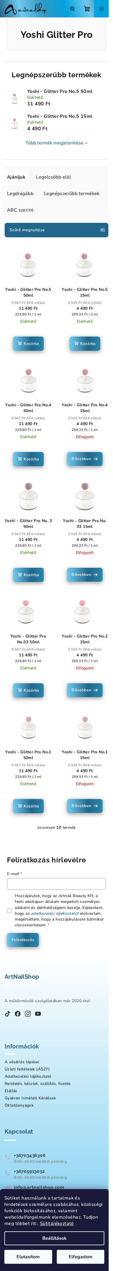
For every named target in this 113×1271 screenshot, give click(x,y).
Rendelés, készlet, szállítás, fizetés (38, 1083)
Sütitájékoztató (57, 1223)
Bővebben (81, 459)
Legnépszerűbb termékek (72, 193)
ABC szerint (20, 210)
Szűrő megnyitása (27, 230)
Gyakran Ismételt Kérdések (30, 1098)
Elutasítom (28, 1257)
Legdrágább (20, 193)
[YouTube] (38, 1014)
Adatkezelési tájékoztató (28, 1076)
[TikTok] (7, 1014)
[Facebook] (18, 1014)
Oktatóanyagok (19, 1105)
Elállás (11, 1091)
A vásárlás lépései (22, 1062)
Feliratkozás (23, 940)
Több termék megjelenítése (54, 143)
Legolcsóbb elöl (53, 177)
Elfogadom (80, 1257)
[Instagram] (28, 1014)
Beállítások (54, 1238)
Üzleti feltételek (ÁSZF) (27, 1069)
